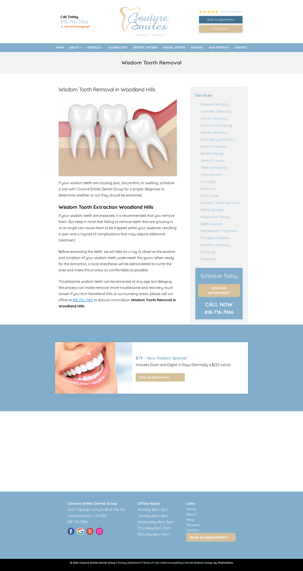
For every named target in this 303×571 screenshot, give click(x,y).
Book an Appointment (219, 290)
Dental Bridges (213, 210)
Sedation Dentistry (216, 245)
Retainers (208, 259)
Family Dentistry (214, 118)
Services (93, 47)
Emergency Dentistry (218, 139)
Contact (240, 47)
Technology (117, 47)
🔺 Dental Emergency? (75, 26)
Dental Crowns (212, 160)
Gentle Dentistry (214, 132)
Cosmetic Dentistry (216, 111)
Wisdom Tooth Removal (220, 203)
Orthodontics (211, 174)
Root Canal (210, 195)
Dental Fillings (212, 153)
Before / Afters (145, 47)
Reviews (197, 47)
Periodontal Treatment (219, 231)
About (74, 47)
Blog (190, 519)
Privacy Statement (129, 562)
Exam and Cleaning (216, 125)
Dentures (208, 188)
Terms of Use (151, 562)
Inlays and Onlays (215, 217)
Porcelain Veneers (215, 238)
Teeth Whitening (214, 167)
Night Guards (211, 224)
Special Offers (174, 47)
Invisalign (208, 181)
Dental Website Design (199, 562)
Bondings (208, 252)
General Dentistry (215, 104)
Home (60, 47)
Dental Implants (214, 146)
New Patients (219, 47)
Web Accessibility (172, 562)
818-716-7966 (74, 22)
